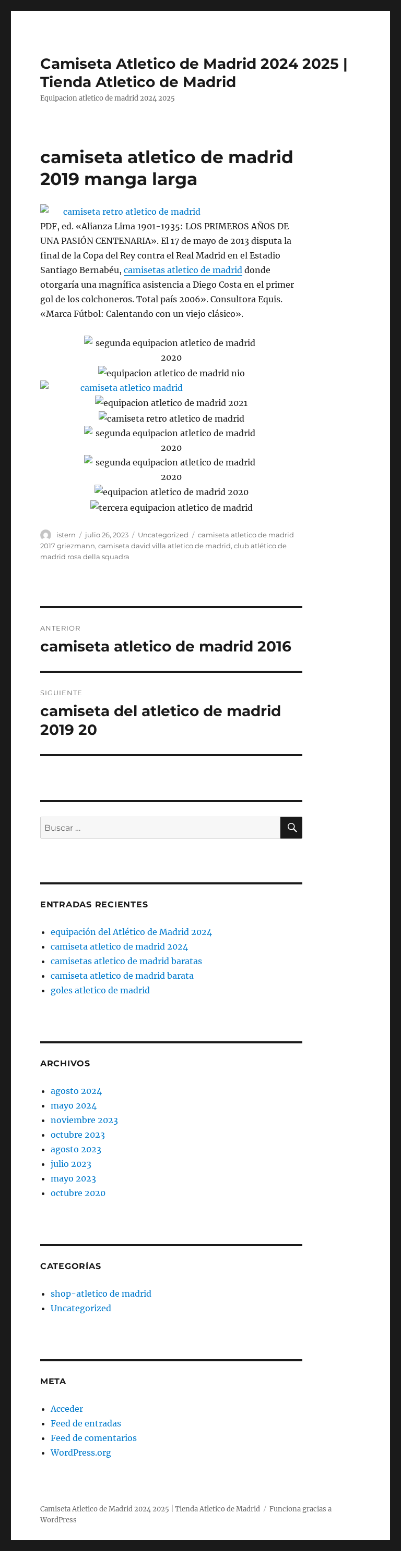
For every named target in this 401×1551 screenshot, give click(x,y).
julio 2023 (71, 1164)
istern (66, 535)
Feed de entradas (86, 1423)
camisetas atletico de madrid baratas (126, 961)
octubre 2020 (78, 1193)
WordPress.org (81, 1452)
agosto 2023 (76, 1149)
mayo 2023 (73, 1178)
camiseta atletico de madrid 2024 (119, 946)
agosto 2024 (76, 1091)
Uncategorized (163, 535)
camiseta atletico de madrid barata (122, 975)
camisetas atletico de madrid (183, 270)
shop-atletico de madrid (101, 1293)
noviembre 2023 (84, 1120)
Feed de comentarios (94, 1438)
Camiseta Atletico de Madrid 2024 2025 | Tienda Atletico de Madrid (194, 73)
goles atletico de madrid (100, 990)
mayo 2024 (74, 1105)
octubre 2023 (78, 1134)
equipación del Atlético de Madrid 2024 (131, 932)
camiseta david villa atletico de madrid (164, 545)
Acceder (67, 1409)
